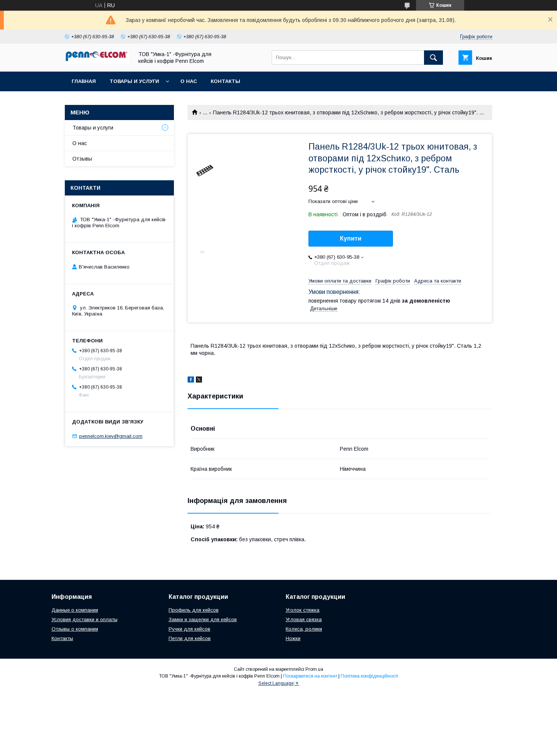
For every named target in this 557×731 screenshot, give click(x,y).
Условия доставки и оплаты (84, 619)
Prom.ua (314, 669)
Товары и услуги (134, 81)
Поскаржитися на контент (310, 676)
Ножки (293, 638)
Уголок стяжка (302, 610)
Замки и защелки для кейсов (203, 619)
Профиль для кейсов (194, 610)
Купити (350, 238)
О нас (188, 81)
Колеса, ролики (304, 629)
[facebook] (191, 381)
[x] (199, 381)
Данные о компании (75, 610)
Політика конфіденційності (369, 676)
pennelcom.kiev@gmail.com (110, 436)
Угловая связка (304, 619)
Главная (84, 81)
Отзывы (82, 159)
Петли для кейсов (190, 638)
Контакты (225, 81)
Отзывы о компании (75, 629)
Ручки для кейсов (189, 629)
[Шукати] (433, 57)
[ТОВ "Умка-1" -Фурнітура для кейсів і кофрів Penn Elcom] (97, 62)
